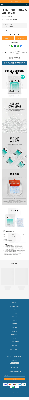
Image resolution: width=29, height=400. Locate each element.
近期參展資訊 (14, 316)
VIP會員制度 (14, 331)
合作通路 (14, 309)
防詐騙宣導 (14, 323)
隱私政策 (14, 320)
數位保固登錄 (14, 313)
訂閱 (14, 379)
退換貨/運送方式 (14, 335)
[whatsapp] (18, 46)
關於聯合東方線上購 (14, 306)
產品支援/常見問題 (14, 341)
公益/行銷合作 (14, 360)
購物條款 (14, 338)
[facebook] (15, 46)
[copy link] (20, 46)
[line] (12, 46)
